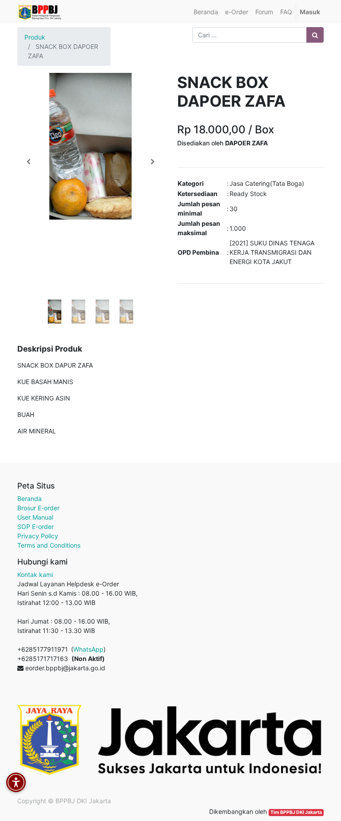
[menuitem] (206, 12)
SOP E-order (35, 526)
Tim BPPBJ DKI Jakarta (296, 812)
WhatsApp (88, 649)
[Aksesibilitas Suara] (16, 782)
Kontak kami (35, 574)
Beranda (29, 498)
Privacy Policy (37, 536)
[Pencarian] (315, 35)
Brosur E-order (38, 508)
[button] (28, 162)
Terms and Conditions (48, 545)
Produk (34, 37)
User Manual (35, 517)
